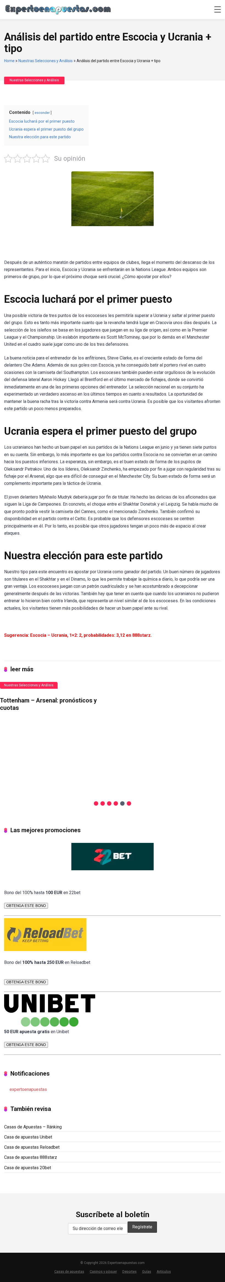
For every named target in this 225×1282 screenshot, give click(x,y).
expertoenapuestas (28, 1089)
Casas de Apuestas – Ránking (33, 1127)
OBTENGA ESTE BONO (26, 906)
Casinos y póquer (103, 1271)
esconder (42, 113)
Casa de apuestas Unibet (28, 1137)
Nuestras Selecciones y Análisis (45, 61)
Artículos (164, 1271)
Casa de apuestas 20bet (27, 1167)
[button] (96, 803)
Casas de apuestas (69, 1271)
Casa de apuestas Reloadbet (32, 1147)
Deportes (129, 1271)
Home (9, 61)
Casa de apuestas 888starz (30, 1157)
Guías (146, 1271)
